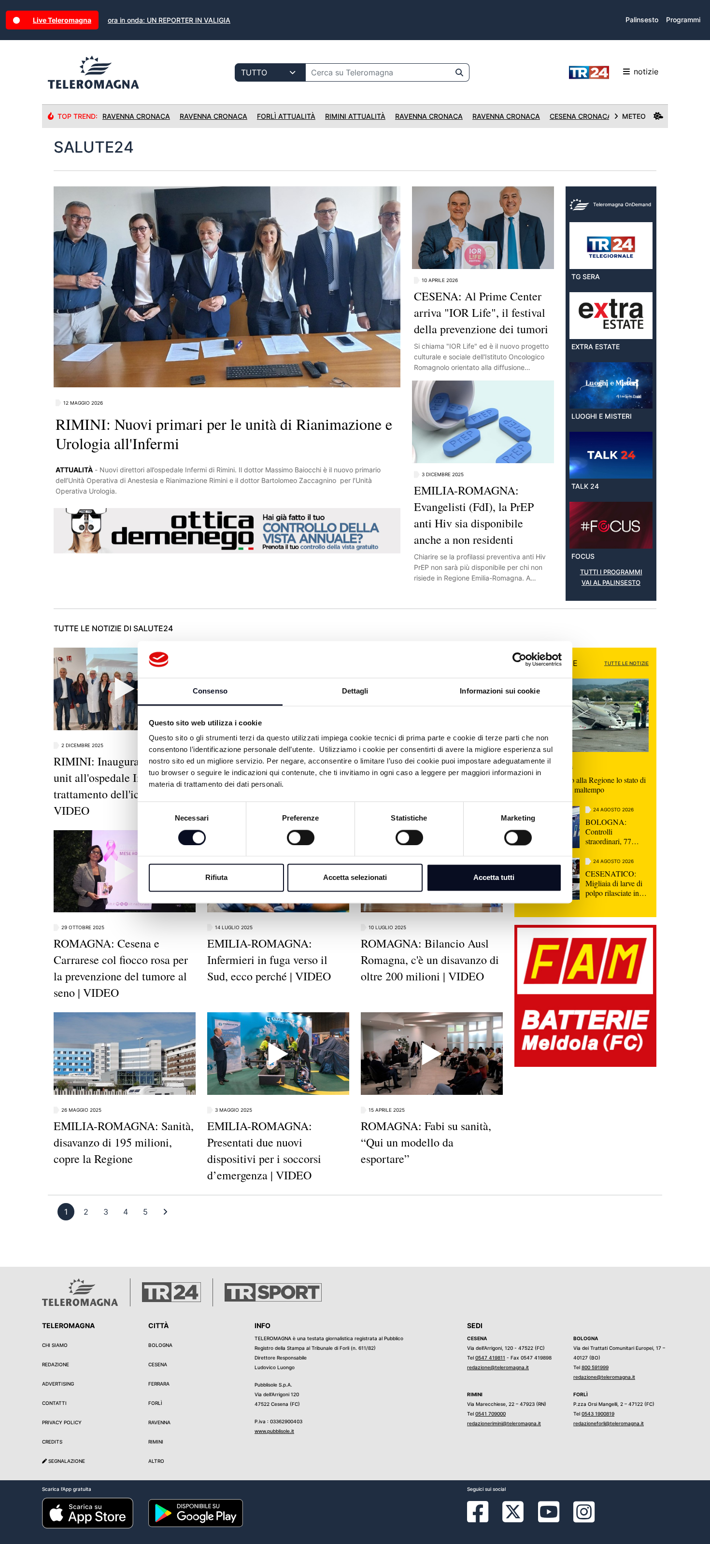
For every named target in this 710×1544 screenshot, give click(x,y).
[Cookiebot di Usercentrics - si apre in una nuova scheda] (519, 659)
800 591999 (595, 1367)
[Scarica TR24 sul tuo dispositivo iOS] (87, 1513)
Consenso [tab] (210, 691)
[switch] (300, 837)
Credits (52, 1442)
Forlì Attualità (286, 116)
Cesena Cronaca (581, 116)
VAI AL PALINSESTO (611, 582)
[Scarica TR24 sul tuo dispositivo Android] (195, 1513)
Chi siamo (55, 1345)
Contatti (54, 1403)
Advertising (58, 1384)
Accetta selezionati (355, 878)
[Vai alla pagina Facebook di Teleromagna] (483, 1519)
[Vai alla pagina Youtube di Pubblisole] (548, 1519)
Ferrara (159, 1384)
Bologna (160, 1345)
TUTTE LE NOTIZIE (626, 663)
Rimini (155, 1442)
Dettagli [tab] (355, 691)
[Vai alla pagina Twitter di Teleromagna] (513, 1511)
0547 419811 (490, 1357)
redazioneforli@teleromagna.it (608, 1423)
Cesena (157, 1364)
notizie (646, 71)
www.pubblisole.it (274, 1431)
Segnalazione (66, 1461)
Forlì (155, 1403)
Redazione (55, 1364)
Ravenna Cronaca (136, 116)
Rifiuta (216, 878)
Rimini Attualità (355, 116)
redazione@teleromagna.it (498, 1367)
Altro (156, 1461)
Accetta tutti (493, 878)
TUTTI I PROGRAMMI (611, 572)
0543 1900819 (598, 1414)
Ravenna (159, 1422)
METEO (634, 116)
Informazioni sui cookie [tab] (500, 691)
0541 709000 (490, 1414)
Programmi (683, 19)
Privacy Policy (62, 1422)
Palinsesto (641, 19)
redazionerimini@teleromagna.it (504, 1423)
